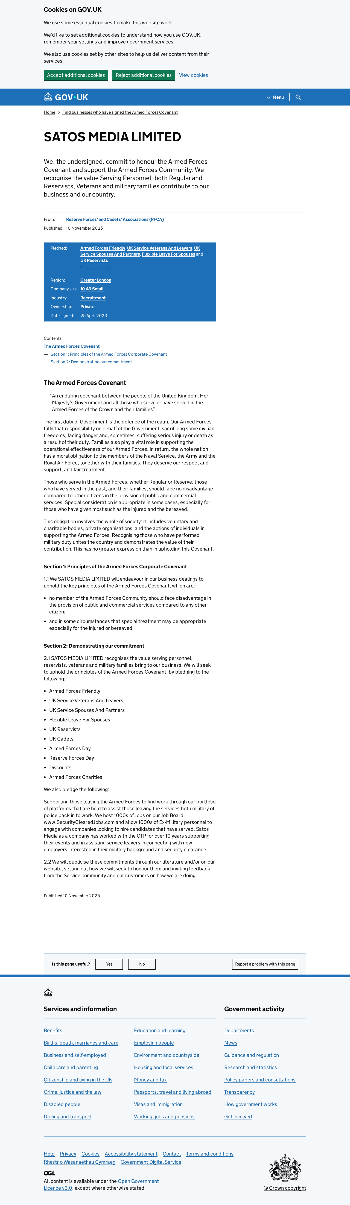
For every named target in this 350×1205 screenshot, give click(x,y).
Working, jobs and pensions (164, 1116)
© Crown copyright (285, 1188)
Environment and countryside (166, 1055)
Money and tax (150, 1080)
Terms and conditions (210, 1154)
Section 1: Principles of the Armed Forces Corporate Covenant (109, 354)
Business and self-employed (75, 1055)
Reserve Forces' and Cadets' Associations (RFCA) (115, 219)
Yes (114, 964)
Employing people (154, 1043)
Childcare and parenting (71, 1067)
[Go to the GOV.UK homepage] (66, 97)
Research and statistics (250, 1067)
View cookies (193, 75)
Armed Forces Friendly (102, 248)
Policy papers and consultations (260, 1080)
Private (87, 306)
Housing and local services (163, 1067)
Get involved (238, 1116)
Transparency (239, 1092)
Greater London (95, 280)
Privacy (68, 1154)
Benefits (53, 1030)
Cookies (90, 1154)
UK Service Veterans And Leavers (159, 248)
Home (49, 112)
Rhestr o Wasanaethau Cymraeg (79, 1162)
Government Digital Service (151, 1162)
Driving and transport (67, 1116)
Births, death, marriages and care (81, 1043)
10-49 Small (92, 288)
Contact (172, 1154)
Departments (239, 1030)
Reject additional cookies (144, 75)
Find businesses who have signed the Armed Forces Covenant (120, 112)
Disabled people (62, 1104)
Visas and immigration (158, 1104)
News (230, 1043)
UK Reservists (94, 260)
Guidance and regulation (251, 1055)
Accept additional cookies (76, 75)
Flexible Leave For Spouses (168, 254)
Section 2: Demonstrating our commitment (91, 361)
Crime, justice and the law (72, 1092)
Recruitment (93, 297)
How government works (250, 1104)
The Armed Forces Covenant (72, 346)
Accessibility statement (131, 1154)
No (147, 964)
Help (49, 1154)
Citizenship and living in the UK (78, 1080)
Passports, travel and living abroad (172, 1092)
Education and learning (159, 1030)
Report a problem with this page (265, 964)
